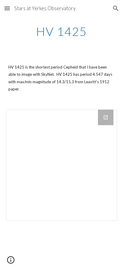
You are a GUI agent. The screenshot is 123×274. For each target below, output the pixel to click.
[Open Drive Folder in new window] (105, 117)
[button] (7, 8)
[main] (61, 31)
